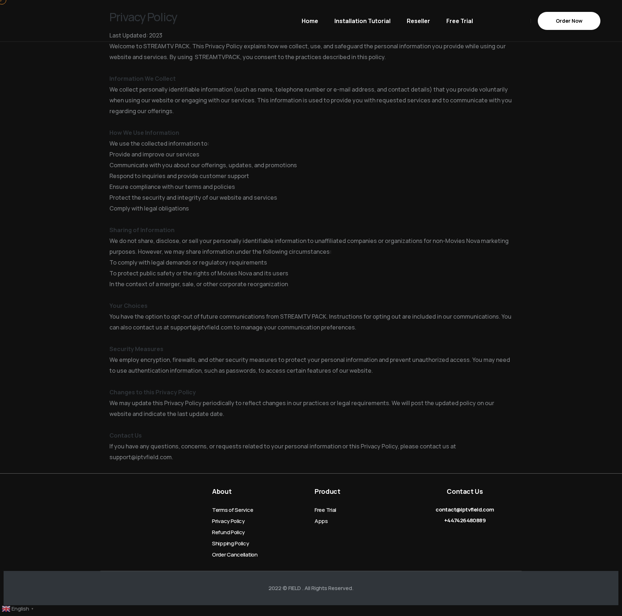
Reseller (418, 21)
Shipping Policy (230, 543)
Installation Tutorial (362, 21)
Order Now (569, 20)
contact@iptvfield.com (465, 509)
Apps (321, 521)
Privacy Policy (228, 521)
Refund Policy (228, 532)
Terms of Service (232, 510)
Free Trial (459, 21)
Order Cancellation (235, 554)
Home (310, 21)
